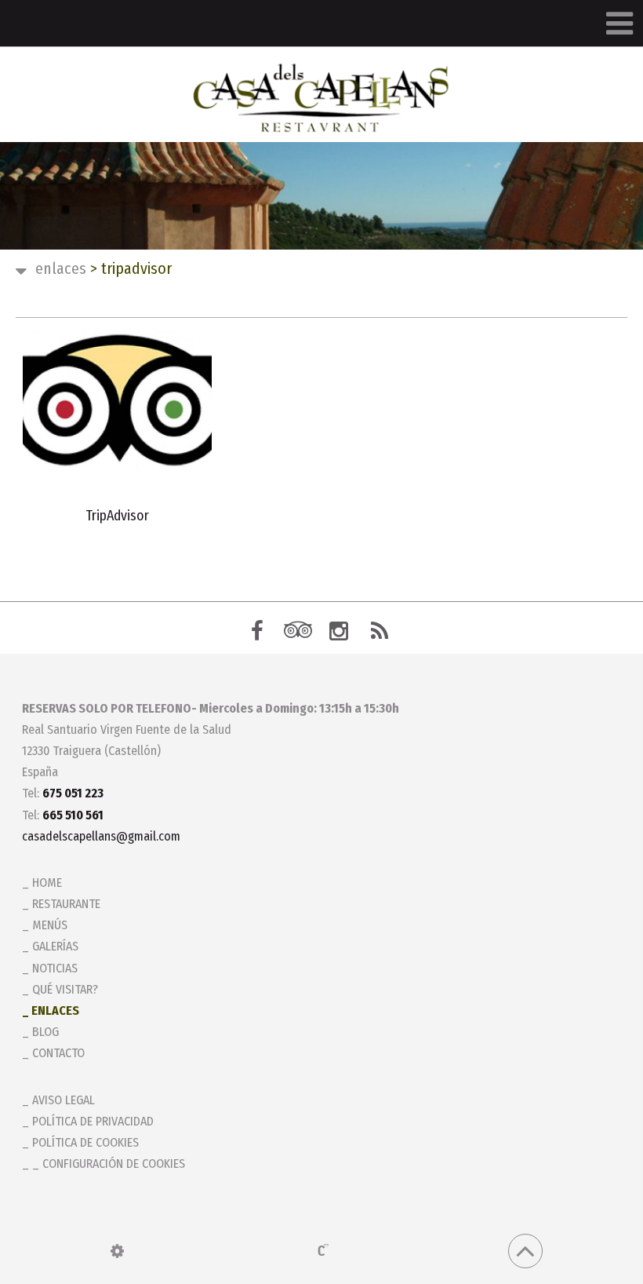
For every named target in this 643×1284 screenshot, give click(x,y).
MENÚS (49, 924)
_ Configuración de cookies (108, 1163)
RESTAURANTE (66, 903)
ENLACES (60, 268)
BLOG (45, 1031)
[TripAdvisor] (117, 402)
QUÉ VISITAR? (65, 989)
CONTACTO (58, 1052)
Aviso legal (63, 1099)
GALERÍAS (55, 946)
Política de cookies (85, 1142)
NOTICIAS (55, 968)
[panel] (117, 1251)
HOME (47, 882)
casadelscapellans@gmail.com (101, 836)
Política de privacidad (93, 1121)
